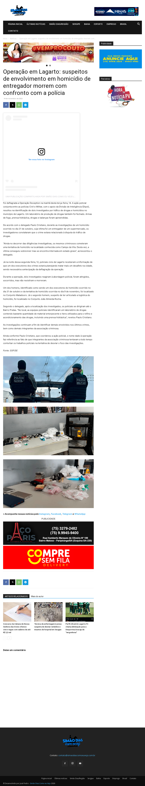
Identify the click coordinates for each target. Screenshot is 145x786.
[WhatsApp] (19, 105)
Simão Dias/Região (58, 24)
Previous (6, 52)
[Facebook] (6, 105)
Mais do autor (37, 596)
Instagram (44, 514)
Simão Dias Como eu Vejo (40, 783)
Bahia (87, 24)
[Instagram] (72, 763)
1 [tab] (47, 65)
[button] (138, 24)
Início (5, 38)
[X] (12, 105)
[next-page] (9, 638)
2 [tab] (50, 65)
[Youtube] (80, 763)
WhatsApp (80, 514)
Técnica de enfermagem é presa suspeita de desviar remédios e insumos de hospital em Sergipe (47, 627)
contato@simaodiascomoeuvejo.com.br (76, 755)
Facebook (56, 514)
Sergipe (76, 24)
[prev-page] (5, 638)
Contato (13, 30)
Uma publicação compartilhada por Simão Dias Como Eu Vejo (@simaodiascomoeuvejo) (54, 196)
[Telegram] (25, 105)
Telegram (67, 514)
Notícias (13, 38)
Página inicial (15, 24)
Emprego (111, 24)
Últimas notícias (36, 24)
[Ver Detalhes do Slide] (48, 52)
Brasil (123, 24)
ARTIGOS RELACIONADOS (16, 596)
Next (90, 52)
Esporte (98, 24)
